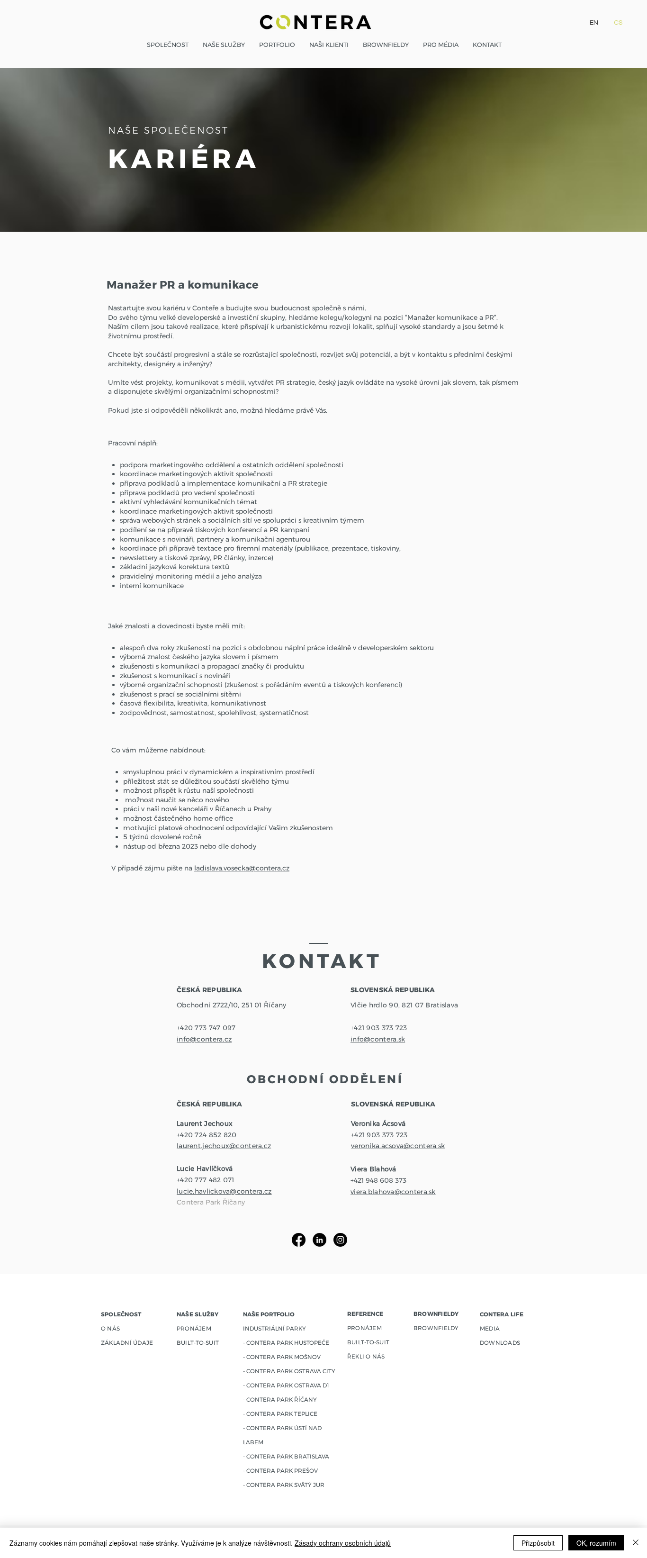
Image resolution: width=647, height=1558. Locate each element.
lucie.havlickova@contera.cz (224, 1191)
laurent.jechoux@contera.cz (224, 1145)
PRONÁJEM (364, 1328)
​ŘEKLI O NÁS (366, 1356)
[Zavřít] (635, 1542)
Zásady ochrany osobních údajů (343, 1543)
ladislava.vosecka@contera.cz (241, 868)
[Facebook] (299, 1240)
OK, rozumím (596, 1543)
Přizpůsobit (538, 1543)
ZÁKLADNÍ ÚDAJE (127, 1342)
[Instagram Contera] (340, 1240)
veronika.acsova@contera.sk (398, 1145)
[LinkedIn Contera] (319, 1240)
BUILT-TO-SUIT (368, 1342)
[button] (277, 45)
